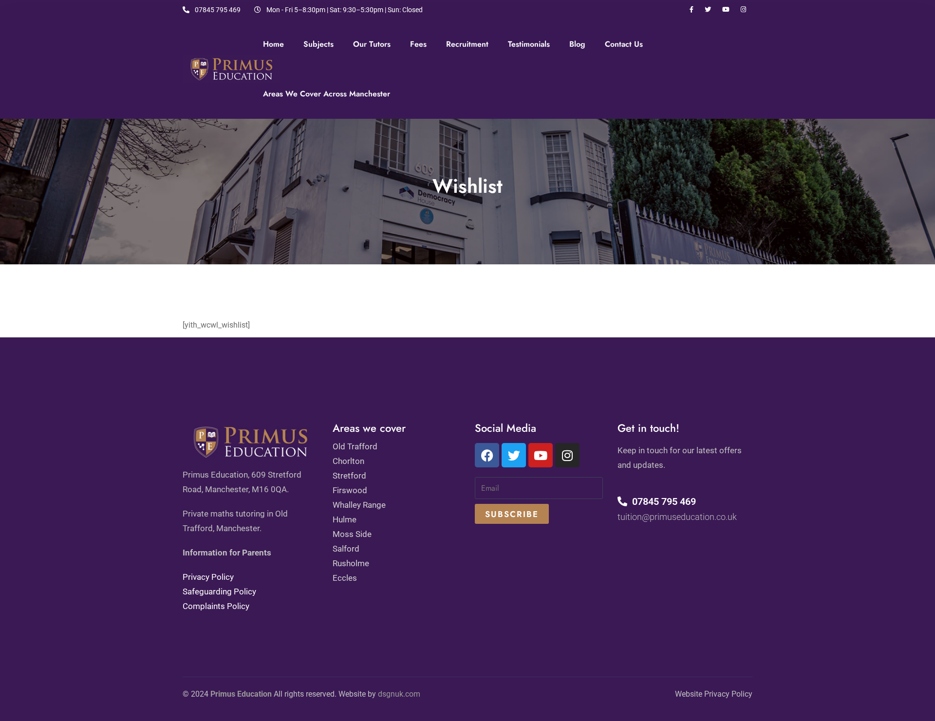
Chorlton (348, 461)
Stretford (349, 476)
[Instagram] (567, 455)
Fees (418, 44)
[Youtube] (540, 455)
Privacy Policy (208, 577)
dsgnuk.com (399, 694)
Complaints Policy (216, 606)
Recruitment (467, 44)
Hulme (344, 519)
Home (273, 44)
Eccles (345, 578)
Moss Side (352, 534)
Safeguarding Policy (219, 591)
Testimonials (529, 44)
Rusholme (351, 563)
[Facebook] (487, 455)
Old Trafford (355, 446)
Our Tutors (372, 44)
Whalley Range (359, 505)
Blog (577, 44)
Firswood (350, 490)
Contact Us (624, 44)
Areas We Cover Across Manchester (326, 93)
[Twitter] (514, 455)
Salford (346, 549)
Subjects (318, 44)
